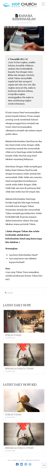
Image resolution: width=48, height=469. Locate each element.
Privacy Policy (33, 460)
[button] (43, 4)
